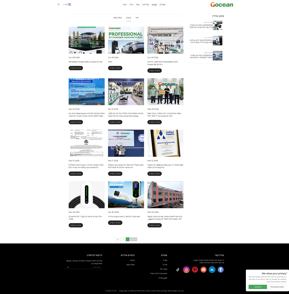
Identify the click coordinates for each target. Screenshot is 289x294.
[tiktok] (177, 269)
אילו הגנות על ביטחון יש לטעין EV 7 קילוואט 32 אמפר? (85, 218)
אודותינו (145, 4)
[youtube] (203, 269)
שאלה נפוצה (117, 18)
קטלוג (110, 62)
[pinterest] (195, 269)
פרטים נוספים (154, 71)
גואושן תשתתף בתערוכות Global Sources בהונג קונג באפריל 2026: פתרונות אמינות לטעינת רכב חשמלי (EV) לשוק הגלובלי (87, 114)
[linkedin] (212, 269)
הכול (137, 18)
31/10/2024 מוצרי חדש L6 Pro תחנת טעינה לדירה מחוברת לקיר (201, 41)
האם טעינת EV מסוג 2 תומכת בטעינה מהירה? (124, 216)
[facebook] (220, 269)
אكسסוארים (162, 278)
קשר (138, 4)
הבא (118, 239)
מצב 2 (165, 260)
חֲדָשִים (128, 18)
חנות (125, 4)
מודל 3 (165, 265)
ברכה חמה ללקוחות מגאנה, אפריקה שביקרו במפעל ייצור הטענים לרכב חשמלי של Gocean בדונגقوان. (164, 218)
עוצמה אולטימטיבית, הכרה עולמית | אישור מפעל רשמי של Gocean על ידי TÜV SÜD (164, 114)
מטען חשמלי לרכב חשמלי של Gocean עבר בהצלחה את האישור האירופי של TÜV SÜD (125, 166)
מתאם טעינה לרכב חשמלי (158, 273)
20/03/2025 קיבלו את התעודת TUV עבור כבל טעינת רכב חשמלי (201, 26)
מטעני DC (163, 269)
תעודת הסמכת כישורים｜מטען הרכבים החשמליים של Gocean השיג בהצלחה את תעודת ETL (86, 166)
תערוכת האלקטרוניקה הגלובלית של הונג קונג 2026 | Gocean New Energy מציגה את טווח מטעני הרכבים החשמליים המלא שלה (125, 114)
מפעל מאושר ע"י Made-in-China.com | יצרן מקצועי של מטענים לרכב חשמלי (165, 166)
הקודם (134, 239)
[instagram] (186, 269)
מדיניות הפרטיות (111, 291)
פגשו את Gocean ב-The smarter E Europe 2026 (85, 62)
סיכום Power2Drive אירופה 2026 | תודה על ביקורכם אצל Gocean (162, 63)
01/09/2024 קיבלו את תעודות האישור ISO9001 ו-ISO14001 (201, 56)
